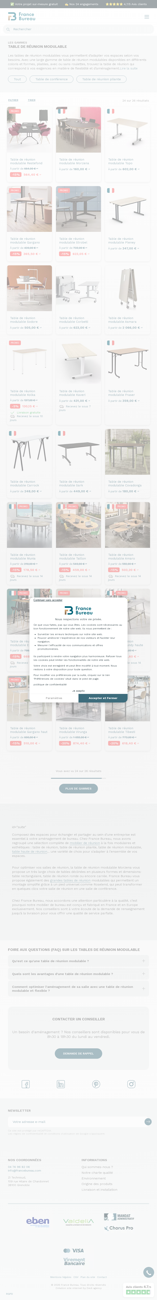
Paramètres (54, 698)
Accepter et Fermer (103, 698)
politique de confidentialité (50, 684)
